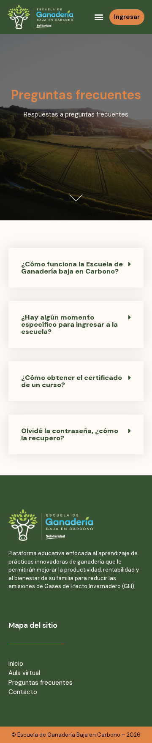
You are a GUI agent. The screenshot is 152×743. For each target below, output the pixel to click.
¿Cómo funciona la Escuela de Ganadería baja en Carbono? (72, 268)
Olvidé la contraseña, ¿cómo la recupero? (69, 434)
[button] (99, 17)
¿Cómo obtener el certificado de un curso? (71, 381)
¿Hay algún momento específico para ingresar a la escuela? (69, 324)
